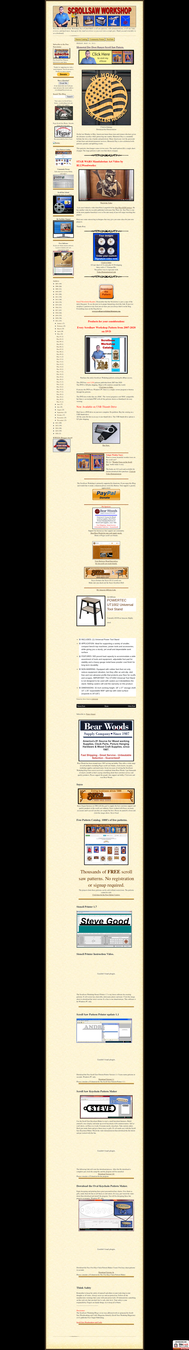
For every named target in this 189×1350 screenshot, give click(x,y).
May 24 (59, 387)
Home (106, 706)
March (59, 329)
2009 (57, 289)
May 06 (59, 347)
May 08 (59, 352)
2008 (57, 286)
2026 (57, 433)
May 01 (59, 336)
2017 (57, 310)
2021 (57, 321)
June (58, 404)
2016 (57, 307)
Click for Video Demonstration (120, 472)
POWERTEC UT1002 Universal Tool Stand (120, 604)
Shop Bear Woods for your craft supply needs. (106, 533)
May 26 (59, 389)
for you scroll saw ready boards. (106, 563)
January (59, 323)
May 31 (59, 402)
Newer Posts (81, 706)
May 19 (59, 377)
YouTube (110, 39)
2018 (57, 313)
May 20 (59, 379)
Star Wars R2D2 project (123, 207)
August (59, 410)
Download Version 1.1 (106, 1079)
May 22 (59, 384)
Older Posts (131, 706)
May (58, 334)
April (59, 331)
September (60, 412)
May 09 (59, 354)
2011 (57, 294)
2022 (57, 423)
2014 (57, 302)
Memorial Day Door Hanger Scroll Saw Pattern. (100, 47)
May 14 (59, 364)
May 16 (59, 369)
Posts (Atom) (90, 714)
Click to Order (106, 262)
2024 (57, 428)
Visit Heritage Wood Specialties (106, 561)
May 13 (59, 362)
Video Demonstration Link (106, 272)
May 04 (59, 341)
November (60, 418)
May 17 (59, 372)
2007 (57, 284)
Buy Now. (106, 445)
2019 (57, 315)
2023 (57, 425)
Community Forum (97, 39)
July (58, 407)
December (60, 420)
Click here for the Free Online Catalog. (106, 895)
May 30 (59, 399)
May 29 (59, 397)
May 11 (59, 357)
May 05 (59, 344)
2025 (57, 431)
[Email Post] (99, 699)
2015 (57, 305)
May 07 (59, 349)
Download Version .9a (106, 1272)
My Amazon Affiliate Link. (106, 590)
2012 (57, 297)
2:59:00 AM (94, 699)
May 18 (59, 374)
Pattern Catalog (81, 39)
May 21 (59, 382)
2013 (57, 299)
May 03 (59, 339)
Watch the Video (106, 203)
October (59, 415)
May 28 (59, 394)
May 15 (59, 367)
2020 (57, 318)
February (60, 326)
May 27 (59, 392)
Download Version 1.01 (106, 1174)
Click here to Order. (106, 387)
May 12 (59, 359)
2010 (57, 292)
